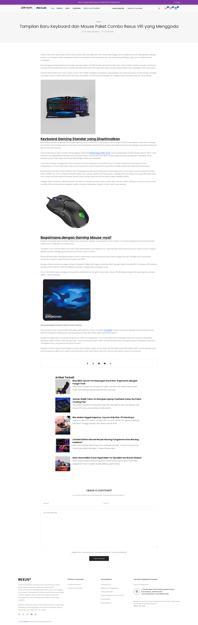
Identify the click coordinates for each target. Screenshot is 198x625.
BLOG (67, 8)
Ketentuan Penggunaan (109, 588)
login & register (118, 8)
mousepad (107, 330)
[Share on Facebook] (87, 363)
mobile (46, 587)
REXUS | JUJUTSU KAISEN (92, 8)
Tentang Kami (106, 584)
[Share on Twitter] (93, 363)
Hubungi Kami (106, 603)
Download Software (75, 588)
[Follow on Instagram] (27, 614)
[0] (165, 8)
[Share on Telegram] (99, 363)
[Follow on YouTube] (31, 614)
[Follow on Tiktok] (36, 614)
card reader (49, 590)
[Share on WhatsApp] (110, 363)
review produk (49, 597)
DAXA (53, 8)
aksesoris (39, 587)
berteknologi (99, 153)
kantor (52, 587)
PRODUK (59, 8)
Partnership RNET (107, 592)
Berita (99, 22)
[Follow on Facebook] (19, 614)
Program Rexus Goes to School (112, 595)
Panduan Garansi (74, 584)
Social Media (105, 599)
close (21, 2)
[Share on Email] (104, 363)
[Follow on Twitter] (23, 614)
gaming (32, 587)
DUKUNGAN (76, 8)
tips (39, 597)
